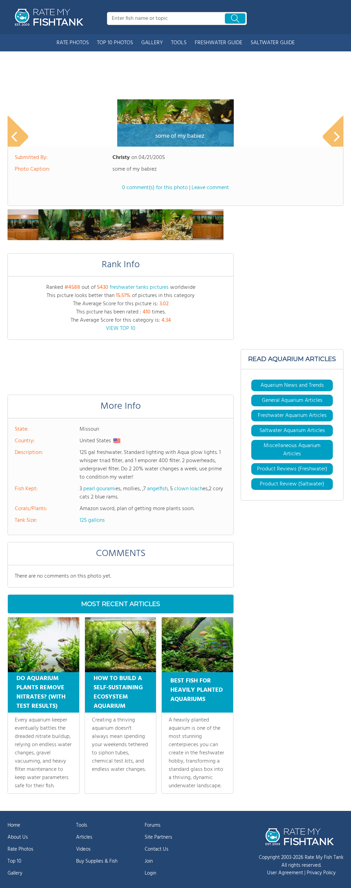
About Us (18, 837)
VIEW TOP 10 (120, 328)
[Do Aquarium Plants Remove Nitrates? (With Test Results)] (43, 644)
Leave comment (210, 187)
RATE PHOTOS (73, 42)
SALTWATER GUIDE (273, 42)
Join (149, 861)
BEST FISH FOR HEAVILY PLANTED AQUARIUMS (196, 690)
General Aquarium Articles (292, 400)
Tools (81, 825)
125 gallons (92, 520)
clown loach (188, 488)
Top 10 (14, 861)
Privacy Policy (321, 873)
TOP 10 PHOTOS (115, 42)
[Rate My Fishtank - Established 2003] (50, 17)
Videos (83, 849)
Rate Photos (20, 849)
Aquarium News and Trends (292, 385)
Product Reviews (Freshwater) (292, 469)
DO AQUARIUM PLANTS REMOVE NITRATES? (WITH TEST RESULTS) (40, 692)
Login (150, 873)
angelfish (157, 488)
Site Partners (158, 837)
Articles (84, 837)
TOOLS (178, 42)
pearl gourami (99, 488)
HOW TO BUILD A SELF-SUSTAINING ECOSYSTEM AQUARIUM (118, 692)
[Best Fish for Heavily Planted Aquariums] (197, 644)
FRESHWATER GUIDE (218, 42)
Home (14, 825)
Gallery (15, 873)
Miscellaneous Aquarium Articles (292, 449)
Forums (152, 825)
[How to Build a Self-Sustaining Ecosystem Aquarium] (120, 644)
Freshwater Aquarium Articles (292, 415)
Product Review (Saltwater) (292, 484)
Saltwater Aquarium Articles (292, 430)
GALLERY (152, 42)
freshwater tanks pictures (139, 287)
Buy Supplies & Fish (97, 861)
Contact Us (156, 849)
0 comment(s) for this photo (155, 187)
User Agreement (285, 873)
